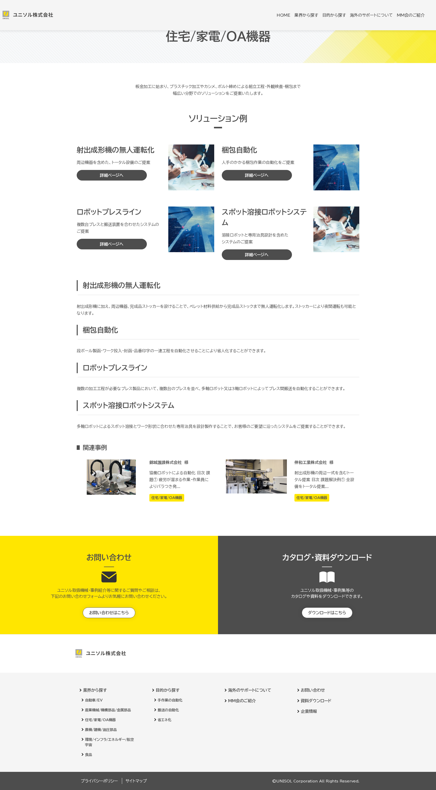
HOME (283, 15)
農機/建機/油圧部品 (101, 730)
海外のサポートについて (371, 15)
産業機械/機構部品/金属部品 (108, 710)
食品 (88, 754)
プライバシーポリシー (99, 781)
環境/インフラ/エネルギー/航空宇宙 (109, 742)
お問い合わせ (313, 690)
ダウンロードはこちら (327, 613)
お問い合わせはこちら (109, 613)
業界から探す (306, 15)
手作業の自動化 (170, 700)
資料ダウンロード (316, 701)
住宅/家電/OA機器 (100, 720)
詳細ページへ (111, 175)
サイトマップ (136, 781)
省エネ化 (164, 720)
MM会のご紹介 (411, 15)
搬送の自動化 (168, 710)
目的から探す (334, 15)
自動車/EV (94, 700)
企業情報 (309, 711)
